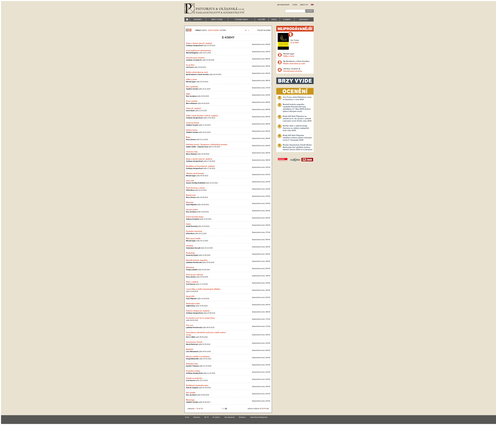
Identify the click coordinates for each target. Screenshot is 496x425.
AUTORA (223, 30)
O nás (187, 417)
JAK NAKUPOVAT (283, 5)
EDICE (274, 19)
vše (267, 409)
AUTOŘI (261, 19)
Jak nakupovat (229, 417)
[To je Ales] (283, 49)
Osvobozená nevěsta (292, 71)
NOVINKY (198, 19)
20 (263, 409)
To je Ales (294, 42)
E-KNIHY (287, 19)
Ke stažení (216, 417)
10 (261, 409)
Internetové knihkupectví (258, 417)
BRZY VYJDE (217, 19)
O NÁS (294, 5)
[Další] (226, 409)
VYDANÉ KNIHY (241, 19)
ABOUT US (304, 5)
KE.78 (206, 417)
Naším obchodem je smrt (294, 63)
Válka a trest (288, 56)
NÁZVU (204, 30)
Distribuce (242, 417)
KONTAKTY (304, 19)
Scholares (196, 417)
